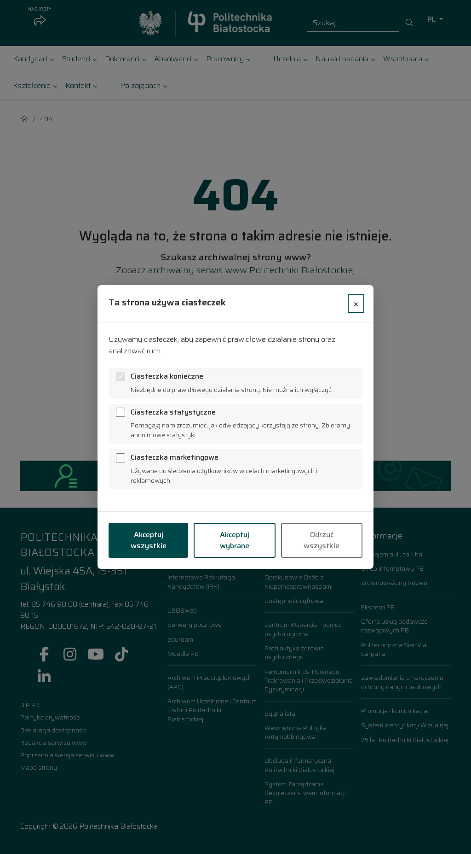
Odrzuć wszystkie (321, 540)
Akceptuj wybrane (234, 540)
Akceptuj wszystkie (149, 540)
